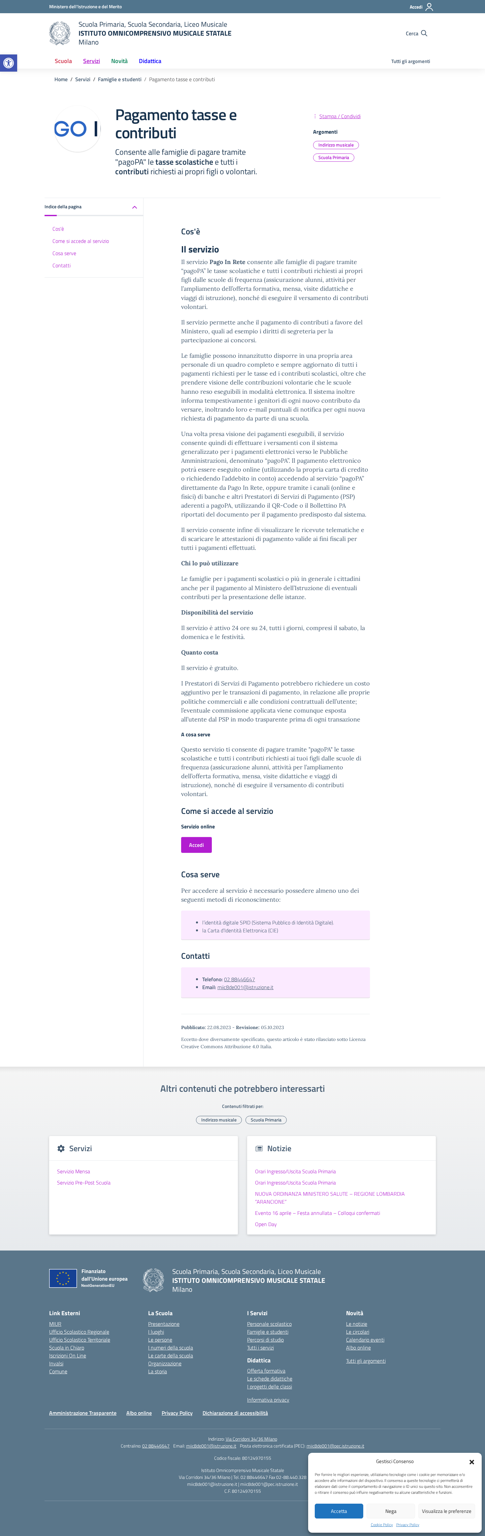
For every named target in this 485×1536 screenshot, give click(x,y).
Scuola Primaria (333, 157)
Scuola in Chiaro (66, 1348)
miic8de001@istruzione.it (245, 987)
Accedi (196, 845)
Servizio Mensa (73, 1171)
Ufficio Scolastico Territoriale (79, 1340)
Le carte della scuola (170, 1355)
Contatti (61, 265)
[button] (8, 63)
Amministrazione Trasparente (82, 1413)
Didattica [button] (150, 60)
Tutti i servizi (260, 1348)
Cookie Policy (382, 1525)
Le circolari (357, 1332)
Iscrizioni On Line (67, 1355)
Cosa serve (64, 253)
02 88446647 (239, 979)
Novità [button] (119, 60)
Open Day (266, 1224)
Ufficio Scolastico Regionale (79, 1332)
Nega (391, 1511)
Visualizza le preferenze (446, 1511)
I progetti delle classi (269, 1386)
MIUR (55, 1324)
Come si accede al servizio (80, 241)
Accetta (339, 1511)
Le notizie (356, 1324)
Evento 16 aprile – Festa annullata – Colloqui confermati (317, 1213)
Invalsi (56, 1363)
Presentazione (163, 1324)
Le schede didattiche (269, 1379)
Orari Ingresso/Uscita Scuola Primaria (295, 1171)
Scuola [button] (63, 60)
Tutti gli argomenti (410, 61)
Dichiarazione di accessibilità (235, 1413)
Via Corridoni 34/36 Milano (251, 1438)
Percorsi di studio (265, 1340)
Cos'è (58, 229)
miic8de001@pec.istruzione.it (335, 1445)
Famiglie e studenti (267, 1332)
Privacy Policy (407, 1525)
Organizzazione (164, 1363)
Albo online (358, 1348)
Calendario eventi (365, 1340)
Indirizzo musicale (336, 144)
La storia (157, 1371)
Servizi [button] (91, 60)
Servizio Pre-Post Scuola (84, 1182)
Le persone (160, 1340)
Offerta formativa (266, 1371)
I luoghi (156, 1332)
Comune (58, 1371)
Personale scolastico (269, 1324)
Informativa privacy (268, 1400)
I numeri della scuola (170, 1348)
